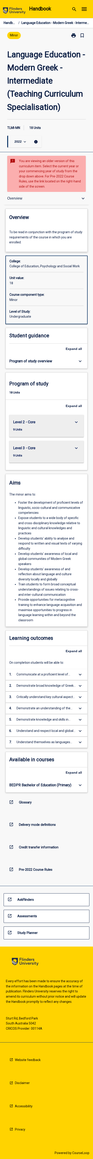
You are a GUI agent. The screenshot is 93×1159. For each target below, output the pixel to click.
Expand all (74, 349)
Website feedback (28, 1060)
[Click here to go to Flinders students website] (14, 11)
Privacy (20, 1129)
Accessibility (24, 1106)
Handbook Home (10, 23)
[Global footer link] (25, 962)
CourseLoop (80, 1153)
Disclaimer (22, 1083)
